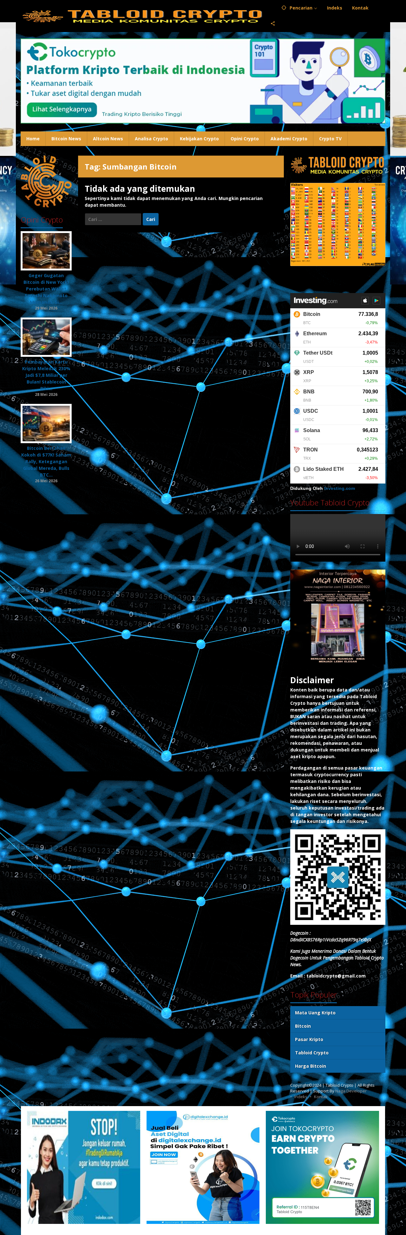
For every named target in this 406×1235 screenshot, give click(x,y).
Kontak (321, 1096)
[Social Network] (272, 24)
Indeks (300, 1096)
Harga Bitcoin (310, 1066)
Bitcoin (303, 1026)
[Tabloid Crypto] (143, 16)
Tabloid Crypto (312, 1053)
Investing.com (339, 488)
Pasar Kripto (309, 1039)
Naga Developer (351, 1091)
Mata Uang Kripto (315, 1013)
